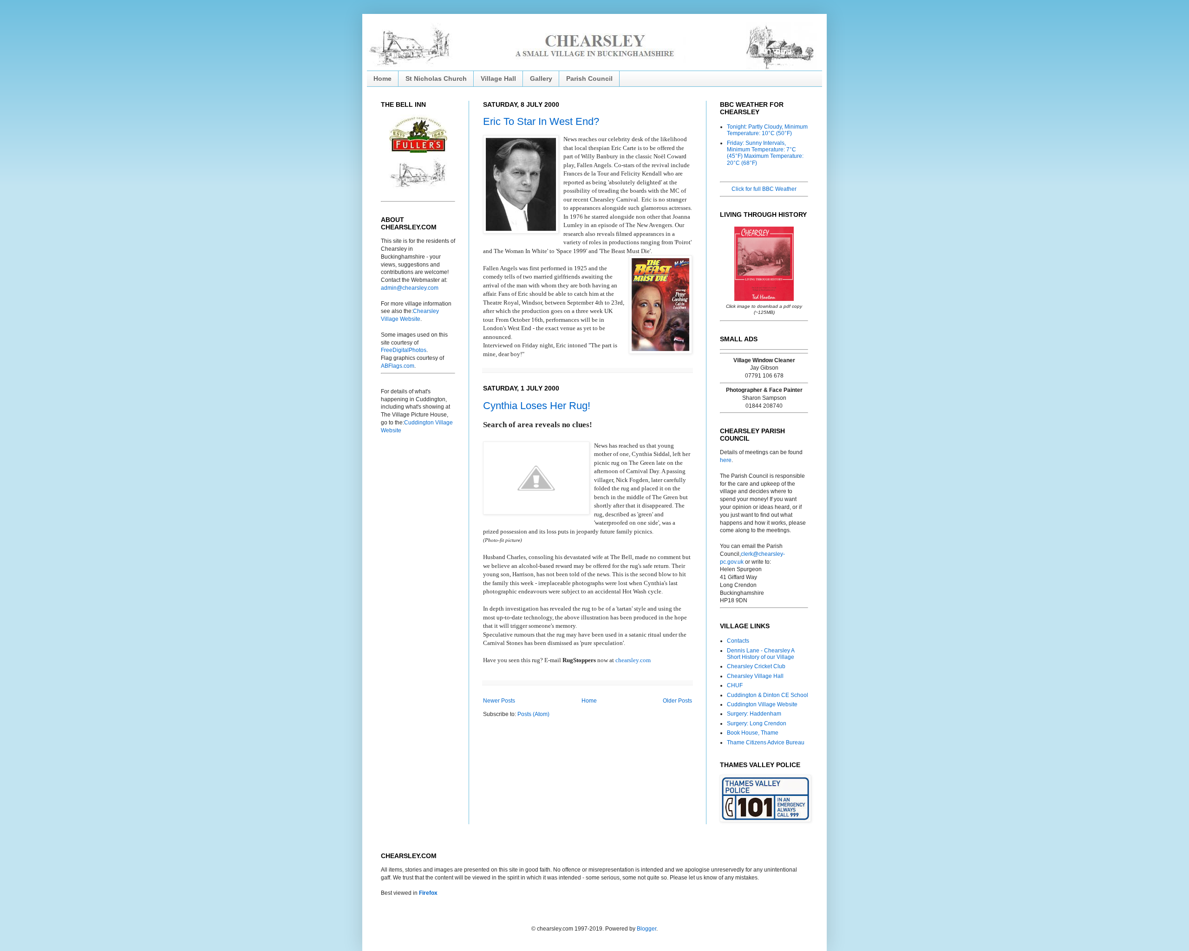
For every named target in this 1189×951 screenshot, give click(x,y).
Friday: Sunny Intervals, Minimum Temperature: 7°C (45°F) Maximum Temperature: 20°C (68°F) (765, 153)
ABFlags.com (397, 366)
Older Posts (677, 700)
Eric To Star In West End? (541, 121)
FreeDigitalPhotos (403, 350)
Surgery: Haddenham (754, 713)
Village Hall (498, 78)
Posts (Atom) (533, 714)
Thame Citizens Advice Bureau (765, 742)
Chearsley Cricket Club (756, 666)
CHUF (735, 685)
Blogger (646, 928)
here (726, 460)
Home (382, 78)
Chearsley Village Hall (755, 676)
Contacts (738, 641)
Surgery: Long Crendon (756, 723)
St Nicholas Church (436, 78)
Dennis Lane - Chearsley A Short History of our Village (760, 653)
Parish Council (589, 78)
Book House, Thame (752, 733)
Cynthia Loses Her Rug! (536, 405)
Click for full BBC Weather (764, 189)
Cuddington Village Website (762, 704)
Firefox (428, 893)
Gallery (541, 78)
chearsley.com (633, 660)
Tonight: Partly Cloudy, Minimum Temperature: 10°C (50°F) (767, 130)
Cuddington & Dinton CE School (767, 695)
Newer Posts (499, 700)
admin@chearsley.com (409, 288)
